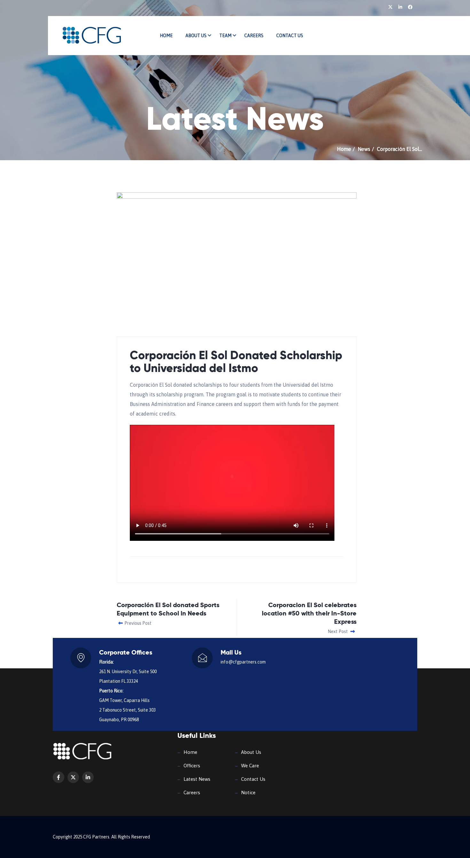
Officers (192, 765)
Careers (253, 35)
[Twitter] (391, 7)
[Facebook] (410, 7)
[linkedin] (400, 7)
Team (225, 35)
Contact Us (289, 35)
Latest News (197, 779)
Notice (248, 792)
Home (166, 35)
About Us (196, 35)
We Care (250, 765)
